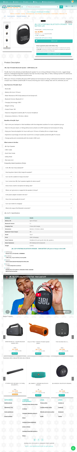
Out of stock (15, 394)
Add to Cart (14, 353)
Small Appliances (46, 13)
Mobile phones (8, 403)
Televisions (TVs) (8, 407)
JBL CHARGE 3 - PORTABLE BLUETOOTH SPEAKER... (38, 384)
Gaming (23, 13)
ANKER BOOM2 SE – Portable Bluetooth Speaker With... (15, 342)
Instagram (61, 412)
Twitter (60, 416)
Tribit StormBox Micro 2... (62, 341)
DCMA (41, 416)
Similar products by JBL (48, 29)
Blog (35, 2)
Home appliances (8, 412)
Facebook (60, 407)
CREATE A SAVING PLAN (53, 54)
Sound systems (8, 416)
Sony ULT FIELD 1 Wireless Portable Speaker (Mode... (39, 342)
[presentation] (4, 337)
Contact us (61, 403)
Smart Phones (38, 13)
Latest (26, 2)
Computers (18, 13)
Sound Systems (55, 13)
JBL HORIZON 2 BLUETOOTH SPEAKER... (62, 383)
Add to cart (54, 41)
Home (6, 2)
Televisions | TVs (63, 13)
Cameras (12, 13)
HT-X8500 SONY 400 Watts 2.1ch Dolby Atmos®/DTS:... (15, 384)
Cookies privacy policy (46, 407)
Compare (69, 21)
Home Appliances (30, 13)
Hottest (16, 2)
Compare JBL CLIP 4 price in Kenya (43, 38)
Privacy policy (43, 403)
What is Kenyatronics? (49, 2)
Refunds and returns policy (47, 412)
